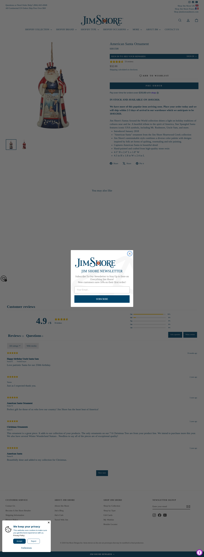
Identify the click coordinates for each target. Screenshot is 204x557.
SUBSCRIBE (102, 298)
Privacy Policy (19, 535)
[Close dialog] (129, 253)
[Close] (48, 522)
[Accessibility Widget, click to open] (199, 552)
